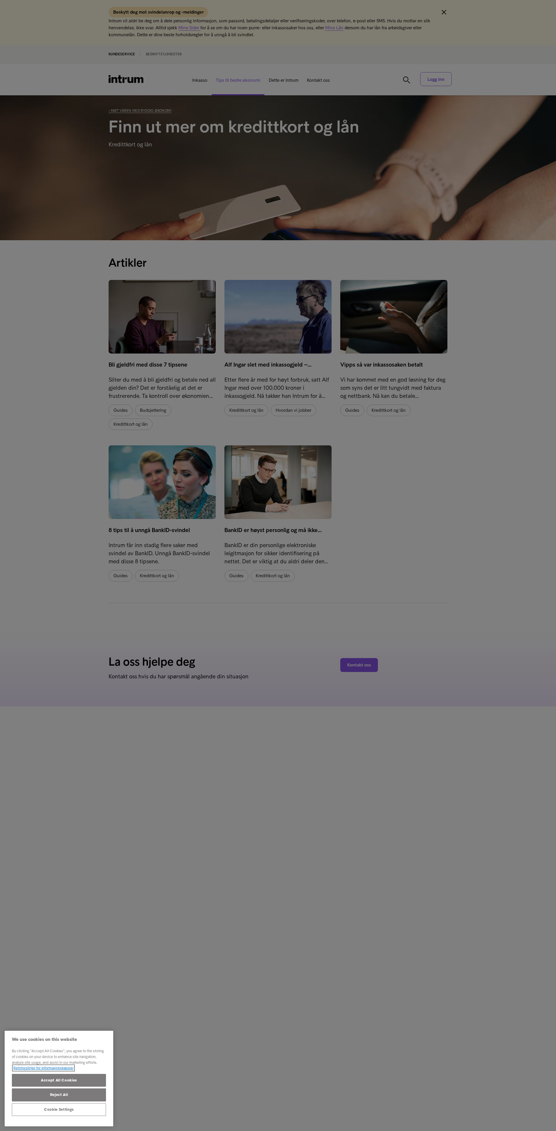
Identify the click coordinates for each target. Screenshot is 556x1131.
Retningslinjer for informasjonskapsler (43, 1068)
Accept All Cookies (59, 1080)
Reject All (59, 1094)
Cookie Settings (59, 1109)
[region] (59, 1078)
